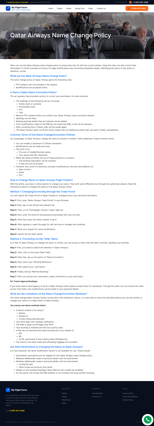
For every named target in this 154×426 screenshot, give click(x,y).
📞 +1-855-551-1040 (137, 8)
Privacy (139, 422)
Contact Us (101, 8)
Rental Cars (80, 8)
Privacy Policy (128, 393)
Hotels (68, 8)
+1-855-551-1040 (139, 2)
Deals (90, 8)
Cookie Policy (128, 400)
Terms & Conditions (130, 397)
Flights (59, 8)
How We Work (97, 393)
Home (50, 8)
